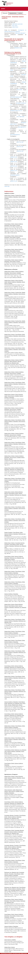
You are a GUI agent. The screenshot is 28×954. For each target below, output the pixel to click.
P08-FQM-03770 (22, 127)
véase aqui (6, 186)
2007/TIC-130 (14, 166)
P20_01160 (19, 89)
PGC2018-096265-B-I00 (16, 97)
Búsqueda (5, 13)
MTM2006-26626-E (15, 175)
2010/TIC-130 (20, 151)
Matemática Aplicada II (20, 33)
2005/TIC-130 (14, 181)
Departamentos (12, 13)
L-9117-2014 (14, 25)
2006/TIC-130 (14, 170)
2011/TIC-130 (20, 146)
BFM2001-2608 (18, 47)
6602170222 (15, 27)
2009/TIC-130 (14, 157)
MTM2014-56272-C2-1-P (16, 110)
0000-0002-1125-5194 (17, 24)
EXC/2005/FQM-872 (15, 134)
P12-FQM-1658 (20, 116)
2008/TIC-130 (14, 161)
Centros (20, 13)
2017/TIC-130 (20, 142)
